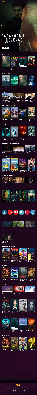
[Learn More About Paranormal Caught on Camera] (12, 153)
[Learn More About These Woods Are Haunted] (12, 230)
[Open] (34, 1)
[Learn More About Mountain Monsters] (12, 243)
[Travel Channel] (3, 1)
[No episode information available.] (24, 294)
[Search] (32, 1)
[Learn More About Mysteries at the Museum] (12, 294)
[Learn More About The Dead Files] (12, 186)
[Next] (35, 26)
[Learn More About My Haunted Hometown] (35, 230)
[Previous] (1, 26)
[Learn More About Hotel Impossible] (12, 102)
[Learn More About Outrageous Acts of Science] (35, 294)
